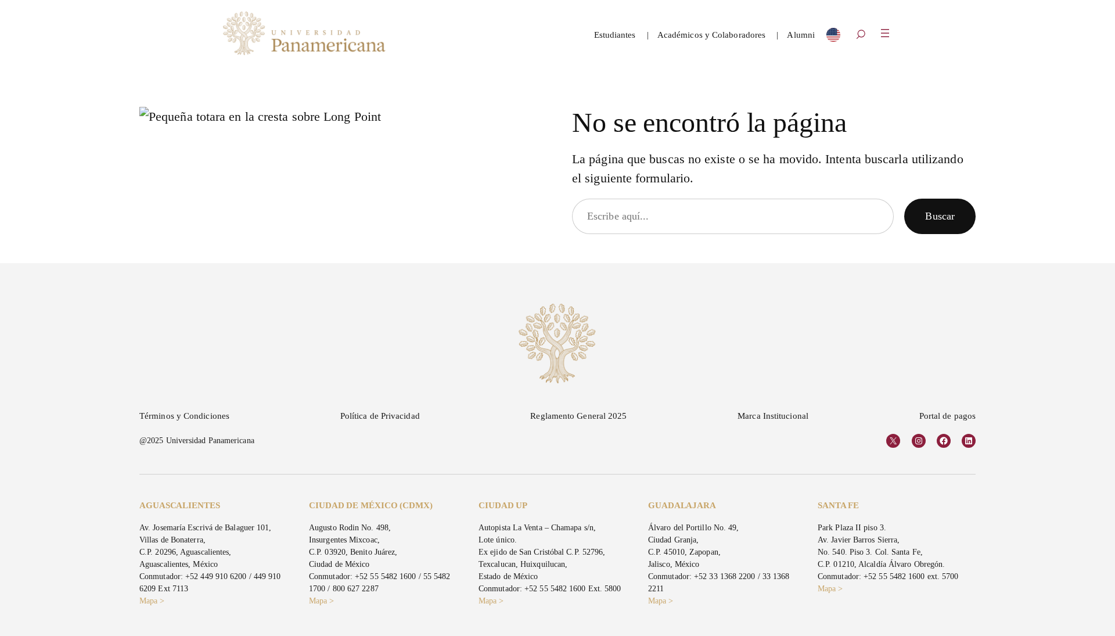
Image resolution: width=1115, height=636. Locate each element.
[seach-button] (860, 35)
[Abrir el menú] (885, 33)
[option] (833, 37)
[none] (833, 37)
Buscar (940, 216)
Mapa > (152, 601)
